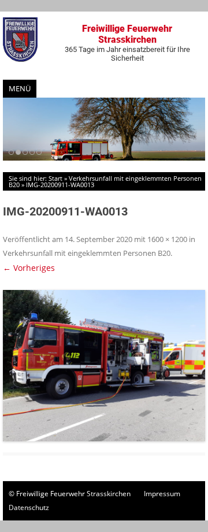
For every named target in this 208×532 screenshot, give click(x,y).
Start (55, 178)
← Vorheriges (29, 267)
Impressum (162, 493)
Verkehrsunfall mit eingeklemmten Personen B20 (105, 181)
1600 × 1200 (167, 239)
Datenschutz (29, 507)
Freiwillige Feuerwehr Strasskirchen (127, 42)
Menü (20, 88)
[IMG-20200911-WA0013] (104, 366)
